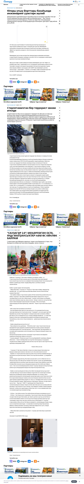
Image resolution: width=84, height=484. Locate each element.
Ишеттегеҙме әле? (11, 105)
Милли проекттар (11, 7)
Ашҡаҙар (8, 1)
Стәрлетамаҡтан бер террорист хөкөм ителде (28, 5)
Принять (74, 481)
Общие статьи (10, 230)
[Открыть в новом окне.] (13, 81)
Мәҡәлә (6, 4)
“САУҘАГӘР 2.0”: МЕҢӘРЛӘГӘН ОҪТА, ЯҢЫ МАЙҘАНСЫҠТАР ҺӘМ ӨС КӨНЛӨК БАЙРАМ (47, 5)
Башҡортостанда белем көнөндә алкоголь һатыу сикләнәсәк (65, 5)
